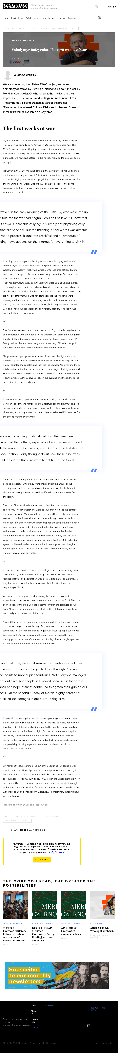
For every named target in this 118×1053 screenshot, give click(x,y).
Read (13, 18)
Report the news (98, 1009)
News (6, 18)
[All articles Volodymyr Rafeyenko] (7, 75)
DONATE (49, 1005)
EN (114, 6)
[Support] (99, 18)
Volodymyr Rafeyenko (64, 28)
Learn (43, 18)
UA (110, 6)
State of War (40, 28)
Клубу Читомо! (56, 852)
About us (61, 18)
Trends (51, 18)
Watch (28, 18)
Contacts (72, 18)
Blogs (20, 18)
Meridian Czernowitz (16, 28)
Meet (36, 18)
